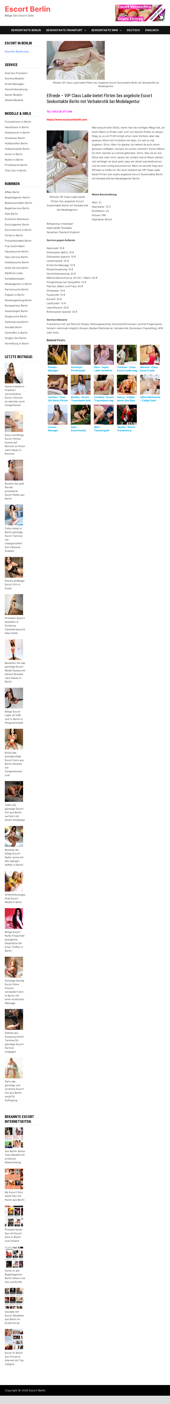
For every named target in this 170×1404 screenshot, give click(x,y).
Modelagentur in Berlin (18, 284)
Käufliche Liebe (14, 273)
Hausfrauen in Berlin (17, 127)
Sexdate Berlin (13, 327)
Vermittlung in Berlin (17, 343)
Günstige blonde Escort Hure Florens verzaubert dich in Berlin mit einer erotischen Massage (14, 992)
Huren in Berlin (14, 154)
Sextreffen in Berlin (16, 332)
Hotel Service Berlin (16, 267)
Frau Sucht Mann (15, 246)
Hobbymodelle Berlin (17, 148)
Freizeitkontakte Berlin (18, 240)
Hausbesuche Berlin (17, 251)
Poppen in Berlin (14, 294)
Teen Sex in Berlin (15, 170)
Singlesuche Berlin (16, 316)
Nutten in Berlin (14, 159)
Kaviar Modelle (13, 94)
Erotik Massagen (14, 84)
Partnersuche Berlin (17, 289)
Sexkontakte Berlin (26, 30)
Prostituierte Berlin (16, 165)
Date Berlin (11, 213)
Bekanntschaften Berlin (18, 202)
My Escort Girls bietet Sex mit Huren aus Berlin (15, 1196)
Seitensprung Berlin (16, 321)
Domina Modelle (14, 78)
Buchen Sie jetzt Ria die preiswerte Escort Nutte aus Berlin (14, 491)
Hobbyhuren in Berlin (17, 132)
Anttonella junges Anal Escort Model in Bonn (15, 898)
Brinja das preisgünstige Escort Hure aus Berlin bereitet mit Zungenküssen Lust (14, 764)
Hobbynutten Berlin (16, 143)
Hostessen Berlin (15, 138)
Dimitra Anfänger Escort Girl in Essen (15, 584)
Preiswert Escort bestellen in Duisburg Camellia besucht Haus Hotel (15, 625)
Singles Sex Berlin (15, 338)
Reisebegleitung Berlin (18, 300)
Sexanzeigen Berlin (16, 311)
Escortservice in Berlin (18, 229)
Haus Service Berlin (16, 257)
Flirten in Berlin (14, 235)
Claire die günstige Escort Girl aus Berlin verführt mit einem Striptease (15, 812)
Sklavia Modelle (14, 100)
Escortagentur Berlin (17, 224)
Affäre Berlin (12, 192)
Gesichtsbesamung (16, 89)
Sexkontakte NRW (104, 30)
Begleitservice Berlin (17, 208)
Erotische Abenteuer (17, 219)
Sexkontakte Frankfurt (64, 30)
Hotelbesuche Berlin (17, 262)
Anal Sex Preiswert (16, 73)
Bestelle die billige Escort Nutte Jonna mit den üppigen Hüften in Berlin (14, 857)
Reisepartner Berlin (16, 305)
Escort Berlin (27, 8)
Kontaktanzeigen (14, 278)
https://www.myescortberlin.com (67, 119)
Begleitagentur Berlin (17, 197)
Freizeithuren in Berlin (18, 121)
